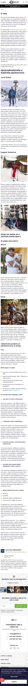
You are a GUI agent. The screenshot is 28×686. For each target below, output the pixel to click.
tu (20, 673)
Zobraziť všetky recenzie (19, 552)
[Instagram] (14, 648)
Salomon (10, 390)
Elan (19, 390)
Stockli (15, 390)
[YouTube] (18, 648)
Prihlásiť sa (21, 606)
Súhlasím (14, 681)
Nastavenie (14, 676)
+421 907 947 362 (15, 639)
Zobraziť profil (13, 583)
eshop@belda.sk (15, 634)
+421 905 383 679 (15, 636)
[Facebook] (11, 648)
